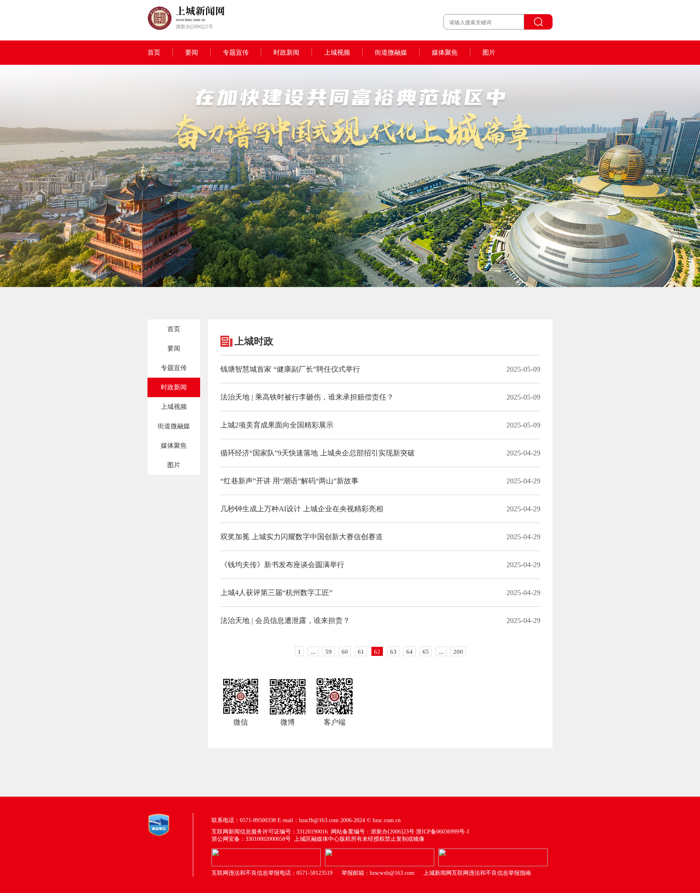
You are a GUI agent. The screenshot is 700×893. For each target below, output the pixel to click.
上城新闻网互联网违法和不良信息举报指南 (477, 873)
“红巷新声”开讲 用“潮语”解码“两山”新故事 (289, 481)
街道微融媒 (391, 52)
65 (426, 651)
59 (328, 651)
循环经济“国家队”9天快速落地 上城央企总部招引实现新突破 (317, 453)
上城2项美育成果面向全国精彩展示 (276, 425)
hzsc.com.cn (387, 820)
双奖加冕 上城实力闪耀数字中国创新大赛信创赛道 (301, 537)
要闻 (191, 52)
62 (377, 651)
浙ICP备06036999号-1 (443, 832)
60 (344, 651)
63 (393, 651)
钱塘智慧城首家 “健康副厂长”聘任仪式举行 (290, 369)
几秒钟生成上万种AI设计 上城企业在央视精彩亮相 (301, 509)
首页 (153, 52)
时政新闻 (286, 52)
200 (458, 651)
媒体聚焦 (445, 52)
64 (409, 651)
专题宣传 (236, 52)
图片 (488, 52)
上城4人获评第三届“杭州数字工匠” (276, 593)
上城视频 (337, 52)
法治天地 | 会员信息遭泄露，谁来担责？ (285, 621)
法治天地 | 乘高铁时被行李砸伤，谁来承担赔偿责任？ (307, 397)
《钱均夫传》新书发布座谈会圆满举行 (282, 565)
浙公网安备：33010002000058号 (251, 839)
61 (361, 651)
